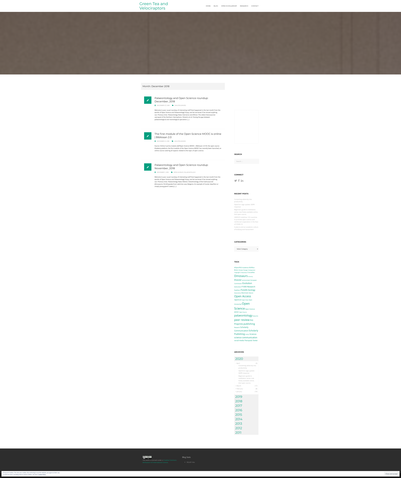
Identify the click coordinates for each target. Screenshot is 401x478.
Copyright (237, 272)
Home (208, 6)
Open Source (243, 312)
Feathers (237, 290)
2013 (238, 424)
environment (246, 280)
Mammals (244, 293)
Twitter (255, 340)
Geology (251, 289)
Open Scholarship (229, 6)
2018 (238, 401)
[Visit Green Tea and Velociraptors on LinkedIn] (242, 181)
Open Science (178, 172)
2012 (238, 428)
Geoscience (237, 293)
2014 (238, 419)
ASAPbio (251, 267)
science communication (245, 337)
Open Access (242, 296)
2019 (238, 397)
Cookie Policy (42, 474)
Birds (236, 270)
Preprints (238, 323)
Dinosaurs (241, 276)
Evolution (247, 283)
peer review (241, 320)
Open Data (245, 300)
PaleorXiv (255, 316)
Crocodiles (251, 272)
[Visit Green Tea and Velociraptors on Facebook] (239, 181)
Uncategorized (180, 105)
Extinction (237, 287)
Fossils (244, 289)
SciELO (247, 334)
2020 (239, 359)
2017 (238, 406)
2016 (238, 410)
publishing (249, 323)
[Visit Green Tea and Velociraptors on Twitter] (235, 181)
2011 (238, 433)
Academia (245, 267)
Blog (216, 6)
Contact (254, 6)
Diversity (250, 276)
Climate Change (243, 270)
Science (253, 334)
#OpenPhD (238, 267)
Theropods (248, 340)
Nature (251, 293)
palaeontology (243, 315)
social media (239, 340)
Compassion (251, 270)
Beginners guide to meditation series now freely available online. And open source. (246, 212)
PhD (251, 320)
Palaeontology (190, 172)
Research (244, 6)
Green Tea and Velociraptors (153, 6)
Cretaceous (243, 272)
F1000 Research (248, 286)
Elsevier (238, 279)
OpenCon (238, 300)
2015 (238, 415)
